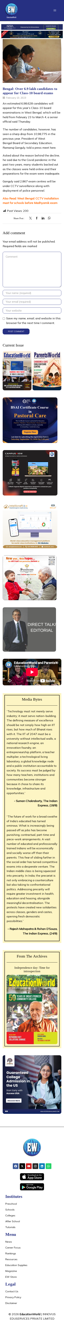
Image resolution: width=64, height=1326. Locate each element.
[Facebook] (37, 218)
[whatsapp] (48, 218)
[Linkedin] (42, 1166)
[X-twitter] (22, 1166)
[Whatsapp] (48, 1166)
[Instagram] (35, 1166)
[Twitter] (31, 218)
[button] (54, 10)
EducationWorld (30, 1314)
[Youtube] (29, 1166)
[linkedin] (43, 218)
